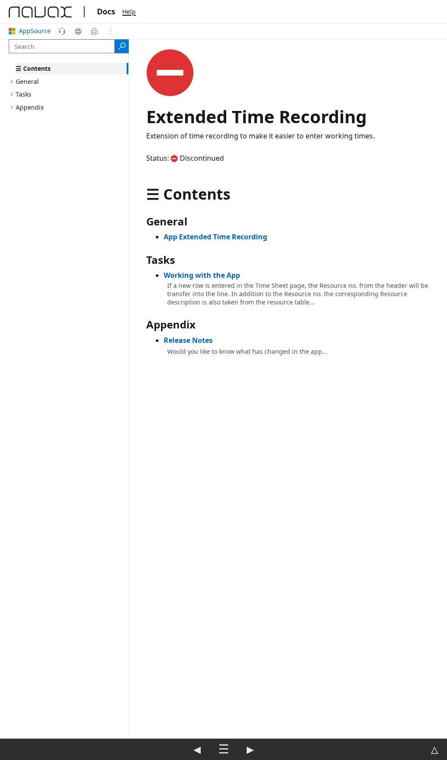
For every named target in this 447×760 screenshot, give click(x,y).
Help (129, 11)
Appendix (30, 107)
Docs (106, 11)
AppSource (34, 31)
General (27, 81)
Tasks (23, 94)
